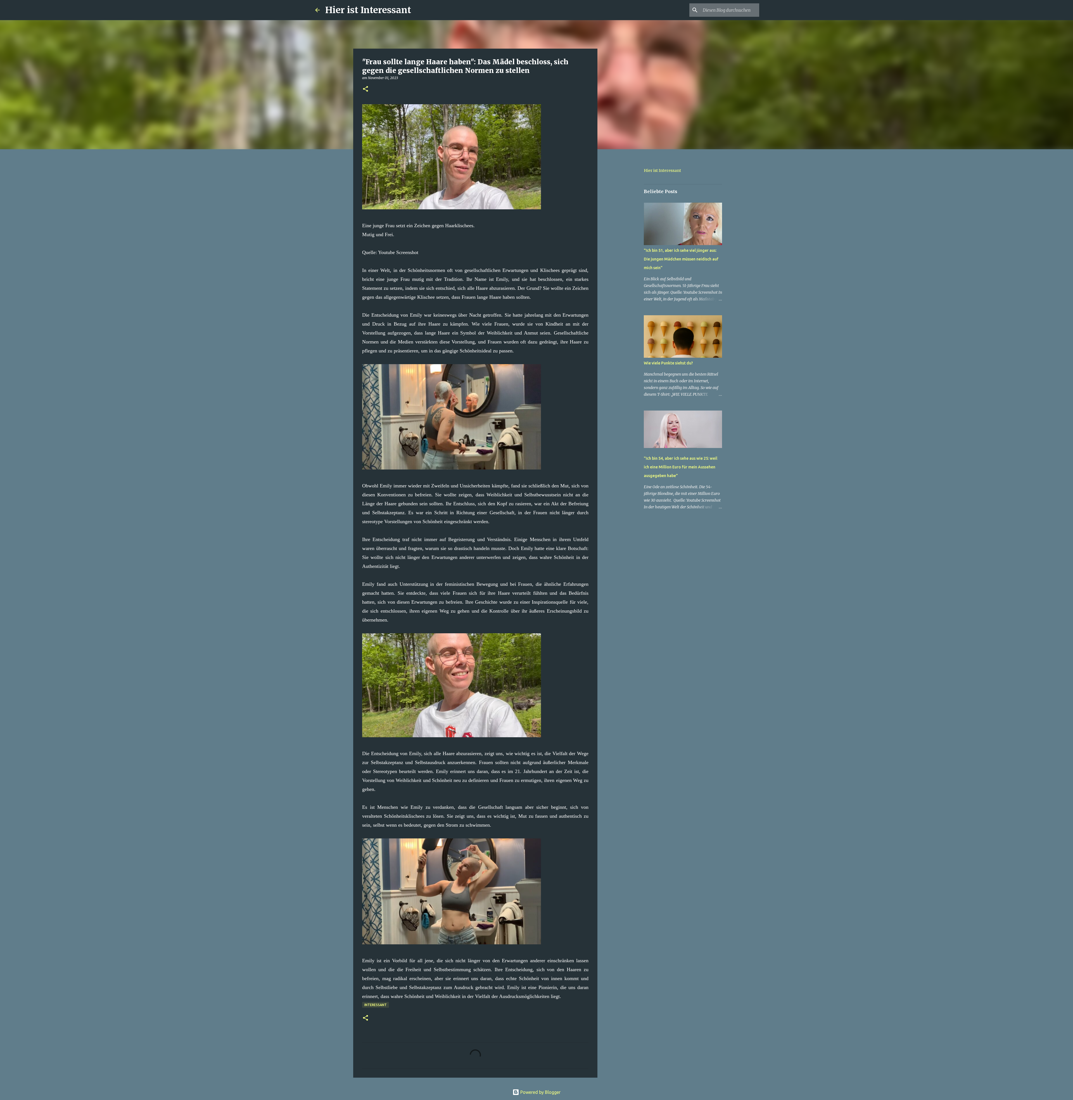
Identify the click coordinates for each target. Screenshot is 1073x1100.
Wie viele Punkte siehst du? (668, 363)
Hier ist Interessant (368, 10)
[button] (365, 89)
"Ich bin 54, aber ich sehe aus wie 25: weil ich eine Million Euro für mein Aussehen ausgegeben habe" (680, 467)
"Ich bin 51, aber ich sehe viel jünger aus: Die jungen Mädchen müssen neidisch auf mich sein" (681, 259)
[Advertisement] (626, 241)
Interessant (375, 1005)
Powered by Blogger (540, 1092)
